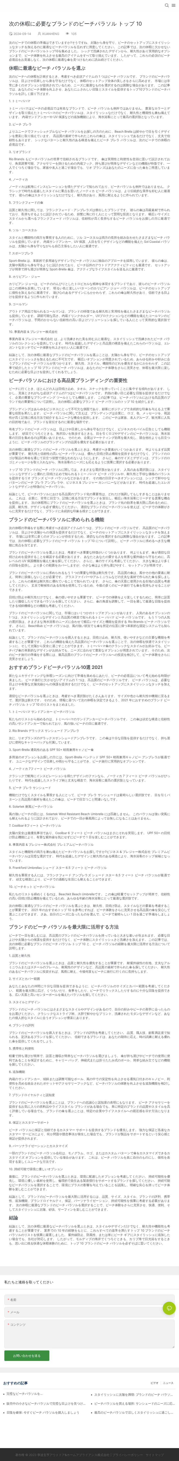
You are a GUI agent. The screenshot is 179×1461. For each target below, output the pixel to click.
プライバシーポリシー (128, 1455)
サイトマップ (154, 1455)
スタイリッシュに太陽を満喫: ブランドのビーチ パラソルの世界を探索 (135, 1394)
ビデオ (154, 1383)
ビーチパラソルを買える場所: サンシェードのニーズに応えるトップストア (135, 1403)
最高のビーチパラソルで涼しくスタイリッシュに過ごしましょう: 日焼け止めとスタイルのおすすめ (135, 1412)
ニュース (168, 1383)
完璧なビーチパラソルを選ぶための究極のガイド (26, 1393)
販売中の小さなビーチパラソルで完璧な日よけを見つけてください (47, 1403)
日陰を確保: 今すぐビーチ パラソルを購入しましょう (43, 1412)
